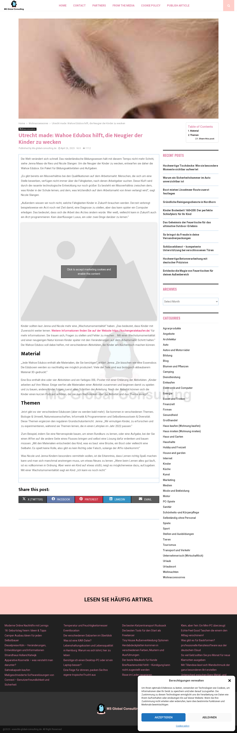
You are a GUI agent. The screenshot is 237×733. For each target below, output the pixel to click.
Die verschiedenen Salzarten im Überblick (88, 635)
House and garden (174, 452)
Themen (194, 135)
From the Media (123, 5)
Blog (166, 360)
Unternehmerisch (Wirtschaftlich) (183, 555)
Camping (168, 371)
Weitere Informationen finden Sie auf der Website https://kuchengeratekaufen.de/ (100, 330)
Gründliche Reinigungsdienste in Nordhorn (189, 202)
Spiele (167, 523)
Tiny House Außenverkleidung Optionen (145, 640)
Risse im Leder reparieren (137, 674)
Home (62, 5)
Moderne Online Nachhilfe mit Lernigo (27, 625)
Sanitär (167, 506)
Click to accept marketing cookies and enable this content (89, 271)
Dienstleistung (171, 377)
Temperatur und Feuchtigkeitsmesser (86, 625)
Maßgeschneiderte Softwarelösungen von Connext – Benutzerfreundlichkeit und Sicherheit (29, 680)
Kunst (166, 474)
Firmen (167, 409)
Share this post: (207, 138)
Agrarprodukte (172, 328)
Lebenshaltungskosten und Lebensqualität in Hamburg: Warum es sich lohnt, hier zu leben (88, 650)
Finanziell (169, 404)
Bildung (167, 355)
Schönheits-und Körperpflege (181, 512)
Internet (167, 458)
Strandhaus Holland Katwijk (20, 655)
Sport (166, 528)
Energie (167, 393)
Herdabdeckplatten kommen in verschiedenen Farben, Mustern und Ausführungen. (143, 650)
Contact (79, 5)
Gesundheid (170, 414)
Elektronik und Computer (178, 387)
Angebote (169, 333)
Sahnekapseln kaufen (17, 670)
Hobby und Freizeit (174, 447)
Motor (166, 496)
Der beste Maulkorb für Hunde (139, 659)
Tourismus (169, 544)
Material (194, 130)
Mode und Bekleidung (176, 490)
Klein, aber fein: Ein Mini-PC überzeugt (203, 625)
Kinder (167, 463)
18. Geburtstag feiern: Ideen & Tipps (25, 630)
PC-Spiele (169, 501)
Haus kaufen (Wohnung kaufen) (182, 425)
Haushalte (169, 442)
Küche (167, 469)
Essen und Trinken (174, 398)
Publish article (178, 5)
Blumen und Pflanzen (175, 366)
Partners (99, 5)
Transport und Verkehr (176, 550)
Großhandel (170, 420)
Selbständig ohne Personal (179, 517)
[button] (229, 680)
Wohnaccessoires (27, 129)
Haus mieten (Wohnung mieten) (182, 431)
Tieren (167, 539)
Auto (165, 344)
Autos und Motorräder (176, 350)
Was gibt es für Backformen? (198, 640)
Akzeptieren (164, 717)
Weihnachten (170, 571)
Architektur (169, 339)
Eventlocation (71, 630)
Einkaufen (169, 382)
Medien (167, 485)
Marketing (169, 480)
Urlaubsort (169, 566)
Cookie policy (182, 726)
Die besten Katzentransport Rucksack (144, 625)
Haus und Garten (173, 436)
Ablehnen (209, 717)
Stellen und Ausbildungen (178, 533)
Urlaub (167, 561)
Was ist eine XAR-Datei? (77, 640)
